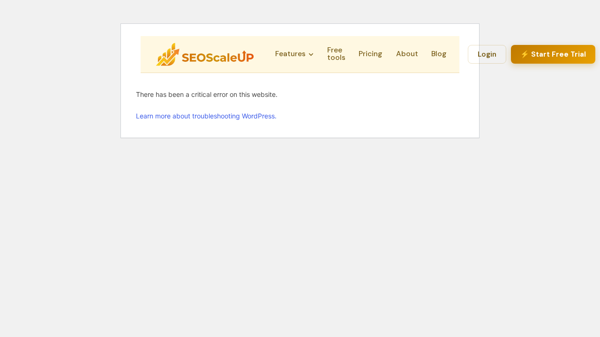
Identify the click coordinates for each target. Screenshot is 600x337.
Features (290, 54)
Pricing (370, 54)
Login (487, 54)
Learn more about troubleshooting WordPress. (206, 116)
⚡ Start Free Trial (553, 54)
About (407, 54)
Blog (439, 54)
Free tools (336, 53)
